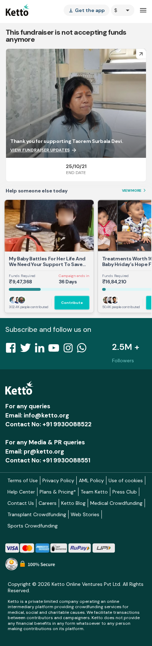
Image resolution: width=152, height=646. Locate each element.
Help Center (21, 492)
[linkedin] (41, 350)
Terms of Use (22, 480)
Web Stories (85, 514)
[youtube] (55, 350)
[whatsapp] (83, 350)
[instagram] (70, 350)
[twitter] (27, 350)
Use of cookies (126, 480)
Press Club (124, 492)
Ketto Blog (73, 503)
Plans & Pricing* (58, 492)
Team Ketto (94, 492)
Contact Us (20, 503)
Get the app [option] (87, 10)
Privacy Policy (58, 480)
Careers (48, 503)
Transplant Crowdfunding (36, 514)
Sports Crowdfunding (32, 526)
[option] (122, 10)
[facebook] (12, 350)
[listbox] (87, 10)
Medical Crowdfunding (116, 503)
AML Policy (91, 480)
